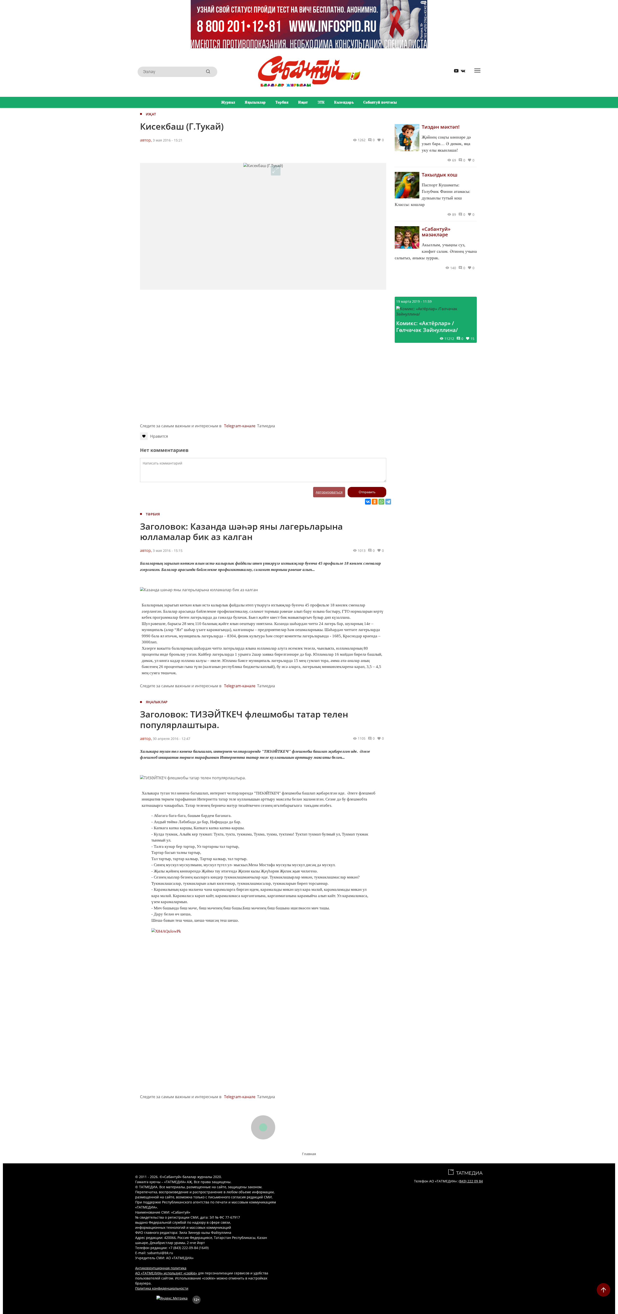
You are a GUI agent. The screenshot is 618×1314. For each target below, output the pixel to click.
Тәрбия (282, 102)
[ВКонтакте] (368, 502)
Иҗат (303, 102)
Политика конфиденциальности (161, 1288)
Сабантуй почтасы (380, 102)
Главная (309, 1154)
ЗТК (321, 102)
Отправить (367, 492)
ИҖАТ (151, 114)
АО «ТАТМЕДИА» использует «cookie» (166, 1273)
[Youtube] (454, 72)
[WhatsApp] (381, 502)
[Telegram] (388, 502)
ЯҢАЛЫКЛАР (157, 702)
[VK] (461, 72)
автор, (146, 140)
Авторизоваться (329, 492)
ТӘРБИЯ (153, 514)
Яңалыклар (255, 102)
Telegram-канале (239, 426)
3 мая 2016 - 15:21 (168, 140)
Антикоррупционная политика (160, 1268)
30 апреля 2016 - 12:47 (171, 738)
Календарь (344, 102)
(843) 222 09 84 (471, 1181)
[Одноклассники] (375, 502)
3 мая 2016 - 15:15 (168, 550)
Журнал (228, 102)
